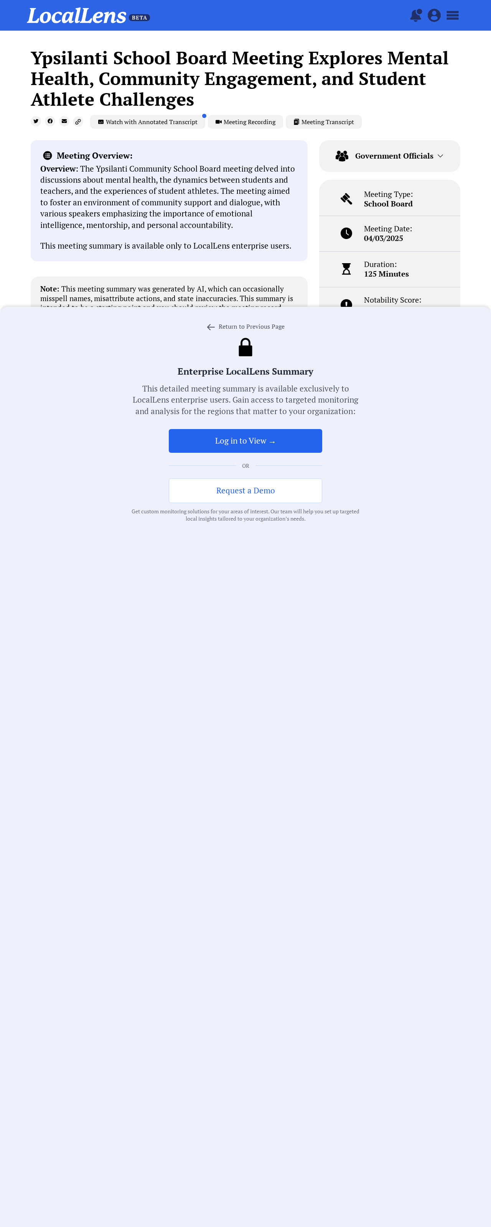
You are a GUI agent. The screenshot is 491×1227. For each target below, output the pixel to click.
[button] (36, 121)
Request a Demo (245, 490)
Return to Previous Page (251, 326)
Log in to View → (245, 440)
